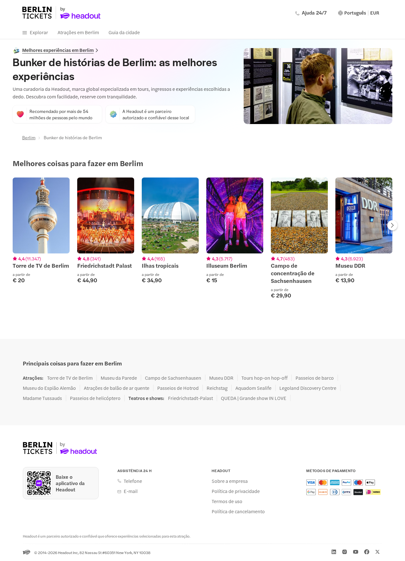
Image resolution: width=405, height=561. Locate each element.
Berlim (28, 137)
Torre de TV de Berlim (70, 378)
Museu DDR (221, 378)
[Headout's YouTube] (355, 551)
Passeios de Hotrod (178, 388)
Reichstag (217, 388)
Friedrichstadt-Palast (190, 398)
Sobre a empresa (230, 481)
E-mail (131, 491)
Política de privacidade (236, 491)
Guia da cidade (124, 32)
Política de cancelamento (238, 511)
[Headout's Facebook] (366, 551)
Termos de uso (227, 501)
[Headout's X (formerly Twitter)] (377, 551)
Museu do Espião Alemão (49, 388)
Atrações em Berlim (78, 32)
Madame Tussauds (42, 398)
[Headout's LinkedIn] (333, 551)
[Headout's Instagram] (344, 551)
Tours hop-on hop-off (264, 378)
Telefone (133, 481)
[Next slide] (392, 226)
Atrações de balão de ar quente (116, 388)
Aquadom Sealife (253, 388)
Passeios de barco (315, 378)
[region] (202, 238)
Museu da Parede (119, 378)
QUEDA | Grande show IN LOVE (253, 398)
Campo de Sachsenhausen (173, 378)
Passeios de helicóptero (95, 398)
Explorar (39, 32)
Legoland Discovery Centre (307, 388)
